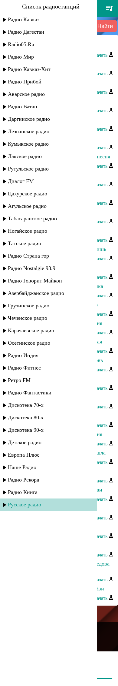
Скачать (100, 55)
